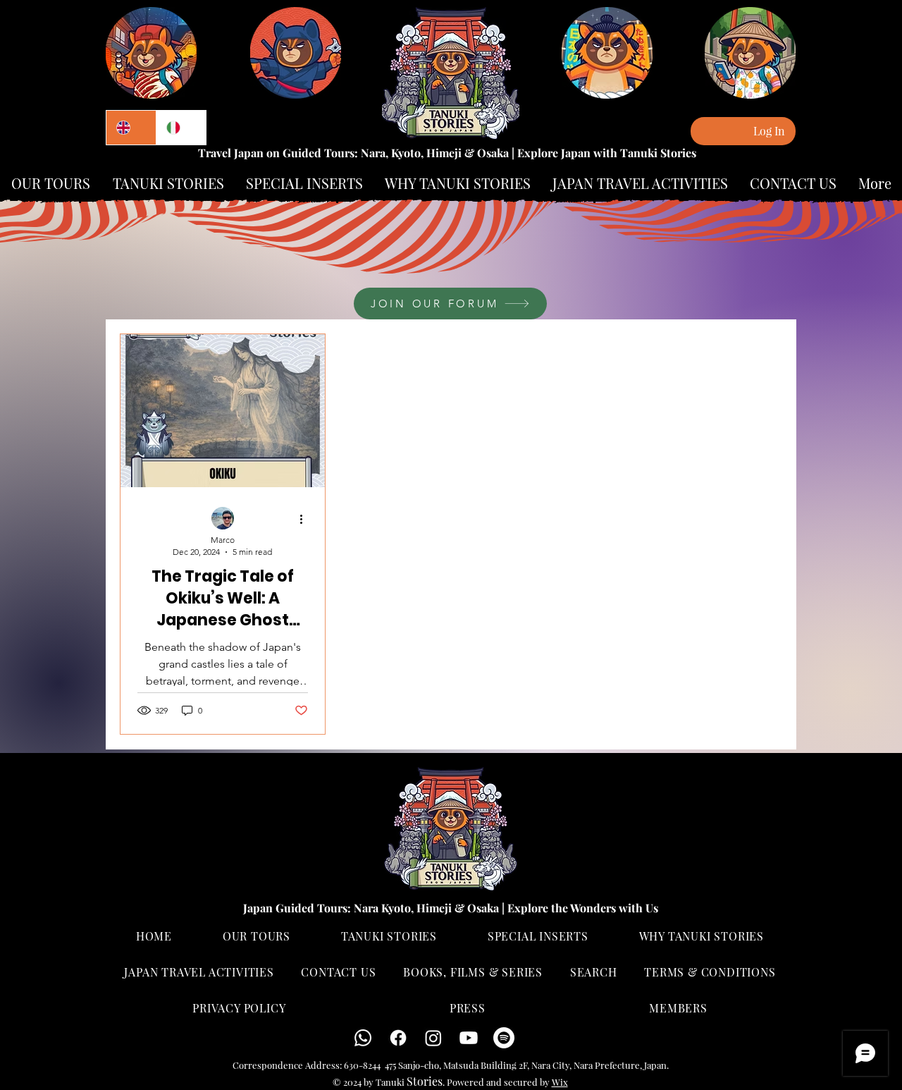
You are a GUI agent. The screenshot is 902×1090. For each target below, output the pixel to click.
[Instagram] (433, 1037)
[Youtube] (468, 1037)
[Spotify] (503, 1037)
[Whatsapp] (362, 1037)
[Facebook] (398, 1037)
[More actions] (305, 518)
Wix (560, 1082)
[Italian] (181, 128)
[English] (131, 128)
